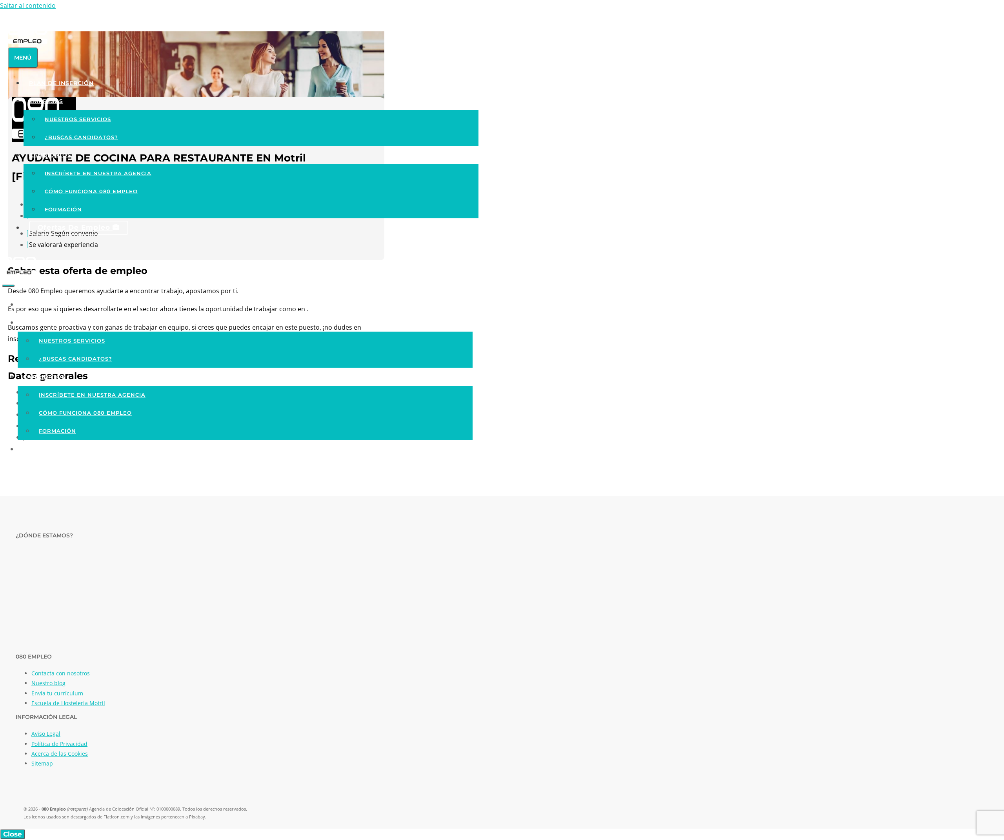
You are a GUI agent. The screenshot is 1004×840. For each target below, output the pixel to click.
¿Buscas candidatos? (81, 137)
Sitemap (42, 763)
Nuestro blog (48, 683)
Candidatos (50, 155)
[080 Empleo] (19, 272)
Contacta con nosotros (60, 673)
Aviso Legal (45, 733)
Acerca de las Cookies (59, 753)
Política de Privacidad (59, 743)
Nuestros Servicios (78, 119)
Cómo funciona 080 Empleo (91, 191)
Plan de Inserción (61, 83)
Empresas (46, 101)
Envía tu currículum (57, 693)
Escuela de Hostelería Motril (68, 703)
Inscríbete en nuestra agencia (98, 173)
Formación (63, 209)
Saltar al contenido (28, 5)
